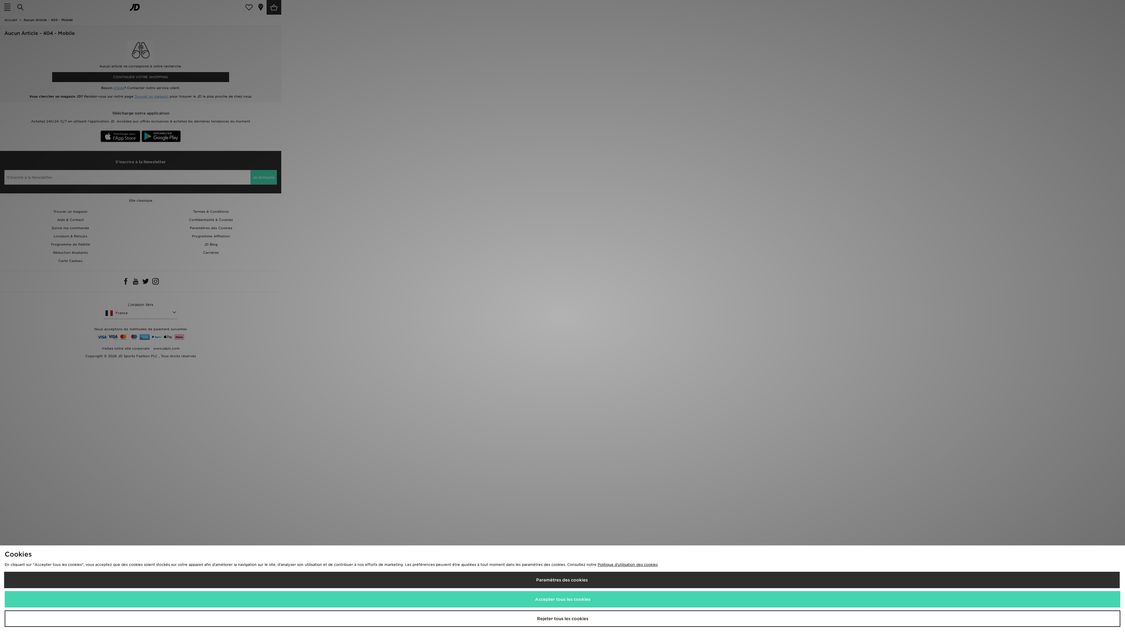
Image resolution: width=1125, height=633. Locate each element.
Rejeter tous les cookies (562, 618)
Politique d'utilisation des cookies (628, 564)
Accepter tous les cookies (562, 599)
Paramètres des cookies (562, 580)
